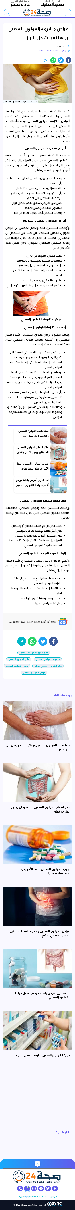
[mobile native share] (21, 641)
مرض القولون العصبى (17, 666)
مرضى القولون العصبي (34, 672)
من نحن (53, 1197)
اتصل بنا (21, 1197)
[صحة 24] (38, 12)
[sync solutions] (54, 1205)
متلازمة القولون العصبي (48, 659)
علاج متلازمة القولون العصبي (33, 652)
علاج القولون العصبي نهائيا (48, 666)
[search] (7, 12)
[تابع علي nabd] (27, 1188)
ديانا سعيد (61, 46)
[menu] (67, 12)
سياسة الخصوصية (37, 1197)
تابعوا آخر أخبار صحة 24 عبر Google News (32, 621)
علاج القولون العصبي (18, 659)
